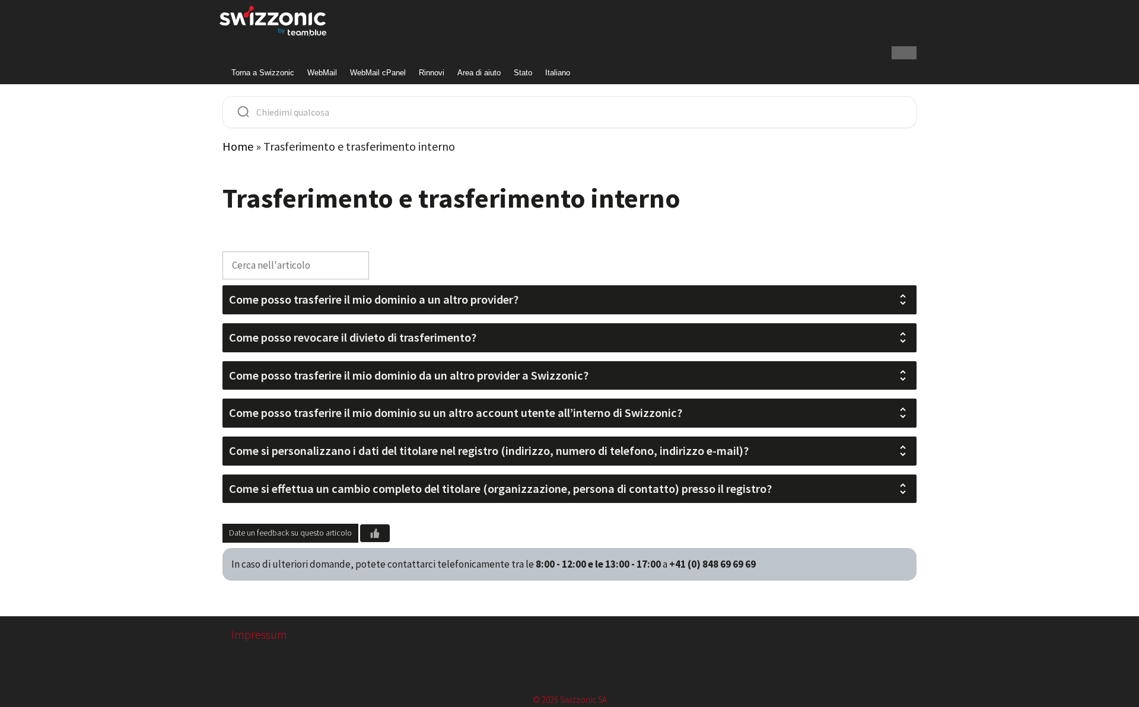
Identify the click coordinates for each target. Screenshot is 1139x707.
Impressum (259, 634)
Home (237, 146)
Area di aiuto (479, 72)
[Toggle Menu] (904, 52)
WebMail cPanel (378, 72)
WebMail (322, 72)
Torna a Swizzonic (262, 72)
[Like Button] (375, 533)
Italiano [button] (557, 72)
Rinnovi (431, 72)
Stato (523, 72)
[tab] (569, 299)
